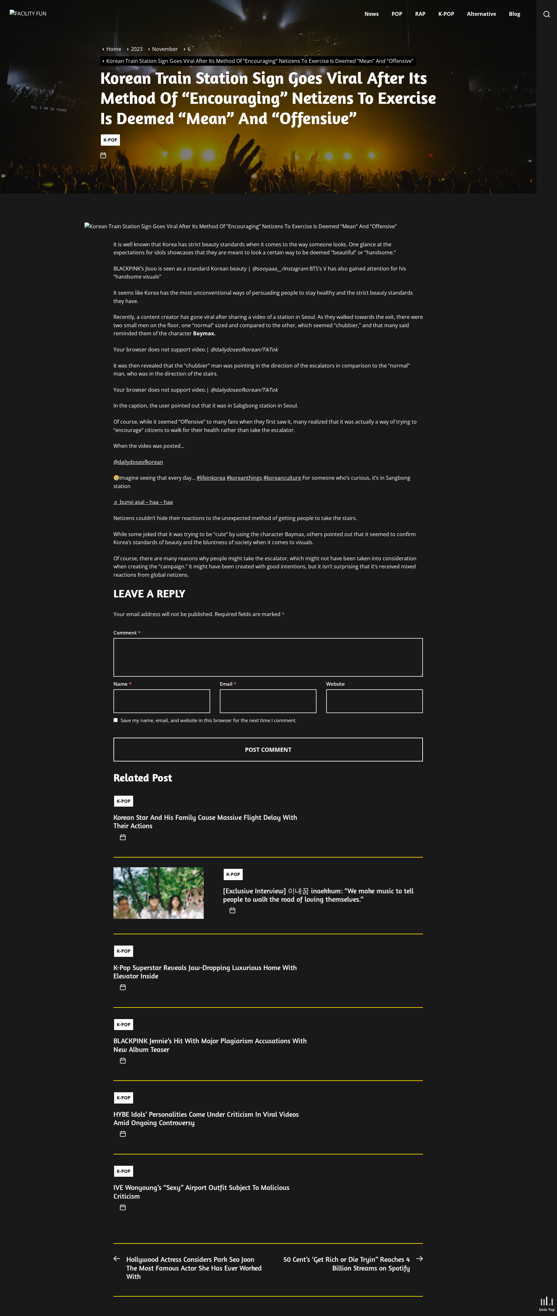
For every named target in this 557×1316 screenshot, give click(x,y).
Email (228, 684)
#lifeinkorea (211, 477)
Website (335, 684)
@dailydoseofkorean (138, 462)
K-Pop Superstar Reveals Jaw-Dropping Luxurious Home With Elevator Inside (205, 971)
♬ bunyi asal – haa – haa (143, 502)
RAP (420, 13)
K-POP (446, 13)
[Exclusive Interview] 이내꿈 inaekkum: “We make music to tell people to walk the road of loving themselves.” (318, 895)
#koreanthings (244, 477)
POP (397, 13)
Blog (514, 13)
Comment (127, 632)
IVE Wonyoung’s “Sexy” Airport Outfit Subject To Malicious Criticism (201, 1191)
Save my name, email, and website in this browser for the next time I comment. (209, 720)
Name (122, 684)
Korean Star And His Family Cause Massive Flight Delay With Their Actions (205, 821)
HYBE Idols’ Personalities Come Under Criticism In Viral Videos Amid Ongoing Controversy (206, 1118)
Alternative (481, 13)
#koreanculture (282, 477)
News (372, 13)
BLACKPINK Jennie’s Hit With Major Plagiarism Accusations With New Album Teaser (210, 1045)
